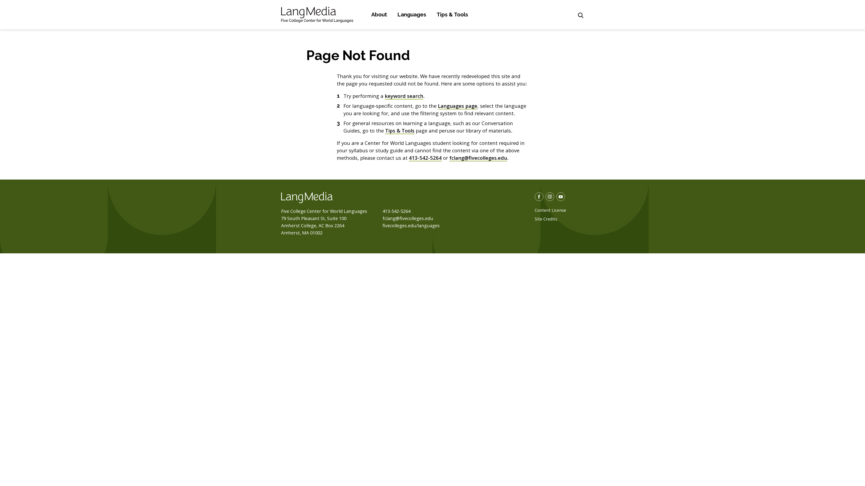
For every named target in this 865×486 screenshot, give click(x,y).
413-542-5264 (425, 157)
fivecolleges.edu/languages (411, 226)
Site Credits (546, 219)
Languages (411, 14)
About (379, 14)
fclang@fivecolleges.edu (478, 157)
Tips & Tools (452, 14)
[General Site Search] (580, 15)
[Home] (317, 14)
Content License (550, 210)
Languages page (457, 105)
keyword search (404, 95)
